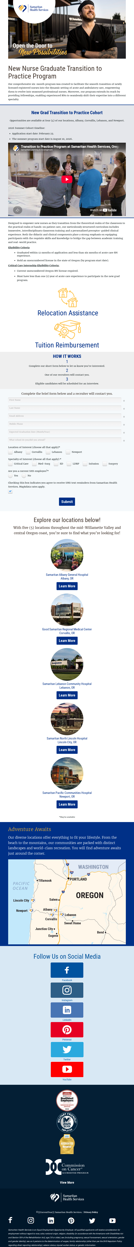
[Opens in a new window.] (10, 1222)
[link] (67, 972)
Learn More (67, 586)
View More (67, 1182)
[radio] (14, 475)
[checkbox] (16, 452)
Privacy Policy (91, 1212)
